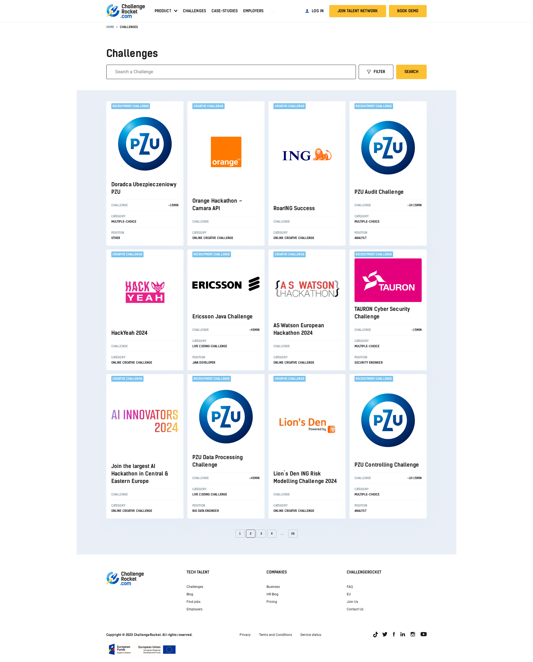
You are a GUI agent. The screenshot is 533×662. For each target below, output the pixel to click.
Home (110, 27)
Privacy (245, 635)
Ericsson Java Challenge (222, 316)
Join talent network (358, 11)
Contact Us (355, 609)
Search (411, 71)
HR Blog (272, 594)
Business (273, 587)
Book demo (407, 11)
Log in (318, 11)
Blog (190, 594)
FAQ (350, 587)
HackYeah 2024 (129, 333)
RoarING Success (294, 208)
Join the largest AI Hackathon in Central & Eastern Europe (139, 473)
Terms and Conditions (275, 635)
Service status (310, 635)
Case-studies (225, 11)
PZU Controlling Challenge (387, 465)
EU (349, 594)
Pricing (271, 602)
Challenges (194, 11)
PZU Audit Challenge (379, 192)
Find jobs (193, 602)
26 (293, 533)
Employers (253, 11)
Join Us (352, 602)
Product (163, 11)
